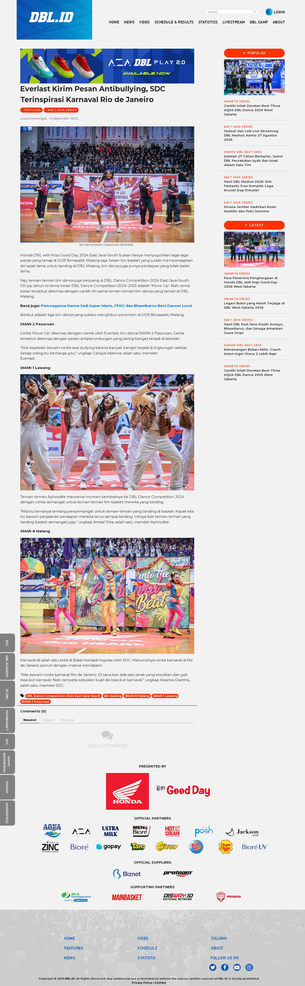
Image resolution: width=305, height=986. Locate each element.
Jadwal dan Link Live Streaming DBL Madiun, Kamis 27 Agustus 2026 (251, 135)
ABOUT (217, 948)
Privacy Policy (142, 982)
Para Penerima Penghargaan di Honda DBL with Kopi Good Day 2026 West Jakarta (251, 282)
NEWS (69, 957)
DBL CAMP (259, 22)
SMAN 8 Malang (137, 696)
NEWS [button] (129, 22)
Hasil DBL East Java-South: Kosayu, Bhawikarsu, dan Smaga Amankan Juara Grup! (253, 328)
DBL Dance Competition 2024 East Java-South (63, 696)
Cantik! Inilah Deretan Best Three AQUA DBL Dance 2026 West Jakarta (252, 110)
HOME (114, 22)
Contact (160, 982)
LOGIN (279, 12)
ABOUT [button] (279, 22)
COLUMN (219, 938)
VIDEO (144, 22)
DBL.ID (70, 978)
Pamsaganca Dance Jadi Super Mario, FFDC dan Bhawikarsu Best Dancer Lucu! (116, 305)
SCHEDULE (147, 948)
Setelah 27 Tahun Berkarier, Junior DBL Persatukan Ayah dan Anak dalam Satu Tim (253, 160)
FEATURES (73, 948)
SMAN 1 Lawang (165, 696)
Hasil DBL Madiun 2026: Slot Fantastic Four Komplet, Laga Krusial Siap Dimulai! (248, 186)
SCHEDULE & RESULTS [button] (174, 22)
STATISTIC (146, 957)
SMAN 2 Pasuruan (35, 701)
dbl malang (113, 696)
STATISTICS (208, 22)
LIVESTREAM (234, 22)
